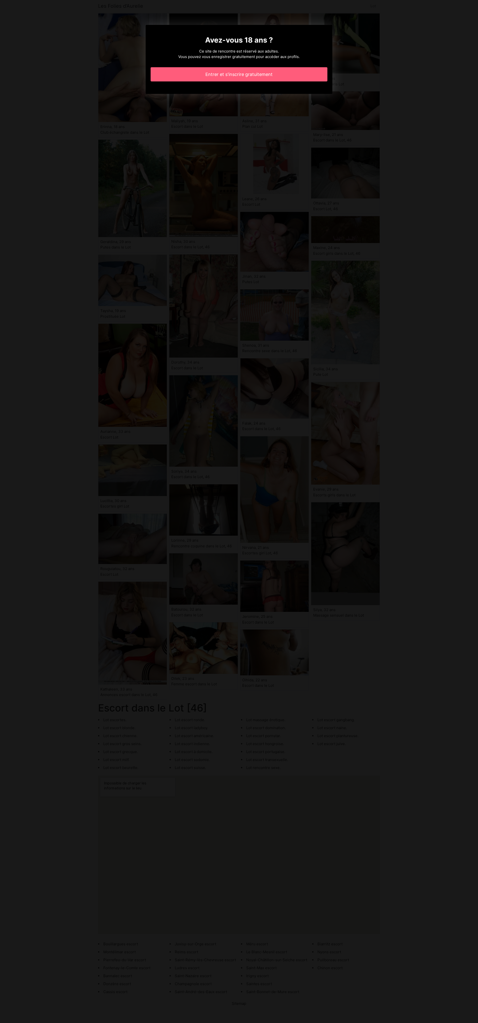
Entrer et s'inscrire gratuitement (239, 74)
